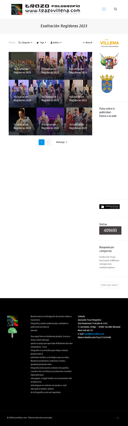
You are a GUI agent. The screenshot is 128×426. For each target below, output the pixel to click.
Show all (88, 42)
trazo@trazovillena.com (94, 334)
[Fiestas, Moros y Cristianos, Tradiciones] (45, 9)
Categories (25, 42)
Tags (42, 42)
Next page (60, 142)
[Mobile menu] (104, 9)
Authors (56, 42)
